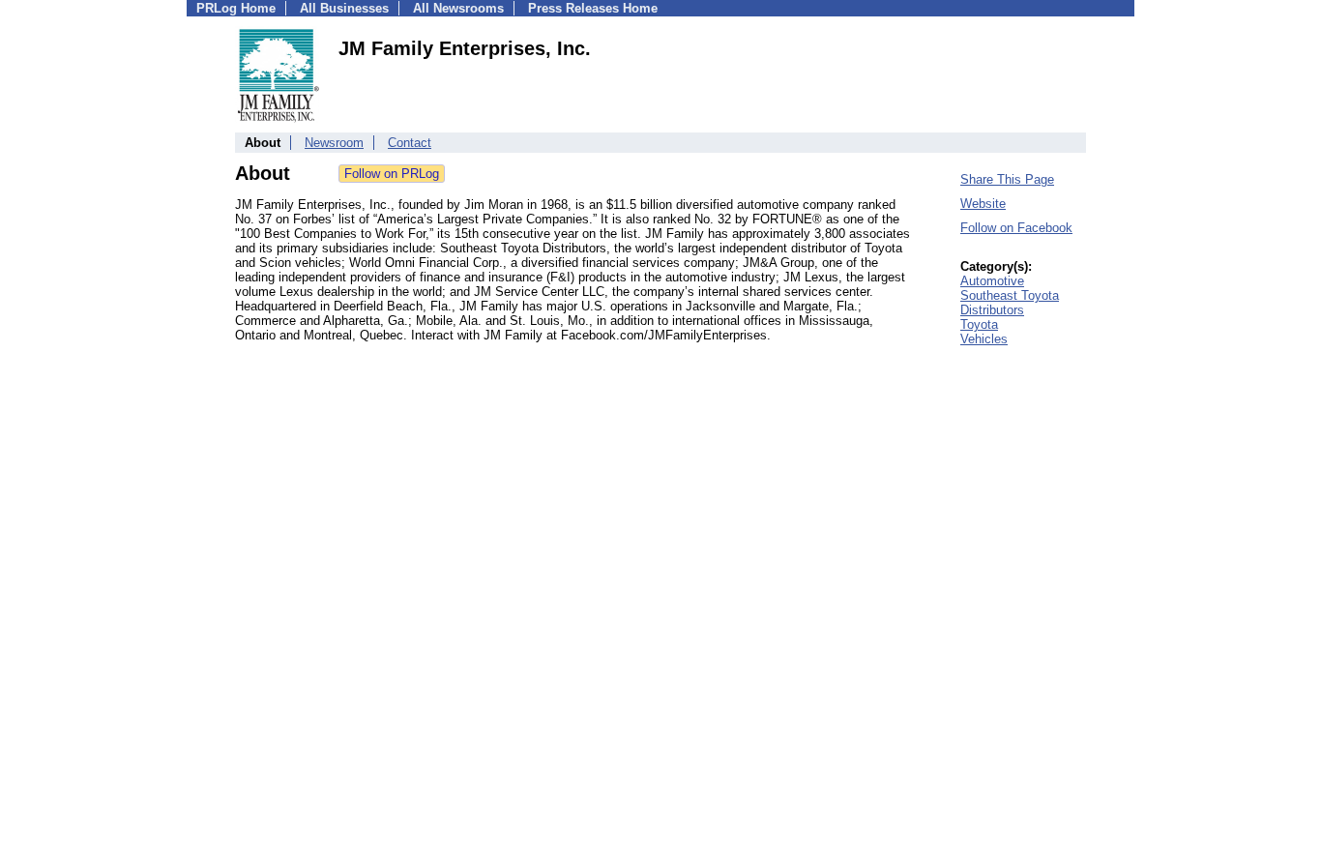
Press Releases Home (593, 8)
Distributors (992, 310)
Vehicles (984, 339)
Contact (409, 142)
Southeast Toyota (1009, 295)
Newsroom (334, 142)
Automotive (992, 281)
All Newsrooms (458, 8)
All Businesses (344, 8)
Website (983, 203)
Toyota (979, 324)
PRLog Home (236, 8)
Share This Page (1007, 179)
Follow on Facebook (1016, 227)
